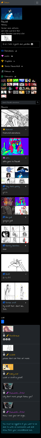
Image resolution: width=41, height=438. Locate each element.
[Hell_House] (3, 84)
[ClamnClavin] (21, 84)
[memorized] (9, 92)
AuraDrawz (14, 335)
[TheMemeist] (15, 88)
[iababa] (27, 80)
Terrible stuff (11, 302)
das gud (9, 217)
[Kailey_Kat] (21, 92)
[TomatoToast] (15, 84)
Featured (9, 129)
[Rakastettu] (33, 92)
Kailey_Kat (13, 374)
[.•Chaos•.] (9, 88)
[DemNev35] (15, 92)
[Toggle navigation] (37, 3)
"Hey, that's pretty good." (11, 187)
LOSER (12, 354)
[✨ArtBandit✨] (3, 80)
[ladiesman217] (3, 92)
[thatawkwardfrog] (15, 80)
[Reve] (9, 80)
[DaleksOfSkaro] (27, 88)
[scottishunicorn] (33, 80)
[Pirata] (27, 84)
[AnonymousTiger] (33, 88)
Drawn (6, 2)
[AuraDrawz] (9, 84)
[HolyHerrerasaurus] (33, 84)
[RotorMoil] (3, 96)
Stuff (8, 274)
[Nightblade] (21, 88)
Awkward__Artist (17, 393)
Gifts (7, 158)
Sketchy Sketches (12, 245)
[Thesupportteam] (21, 80)
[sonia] (3, 88)
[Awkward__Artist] (27, 92)
